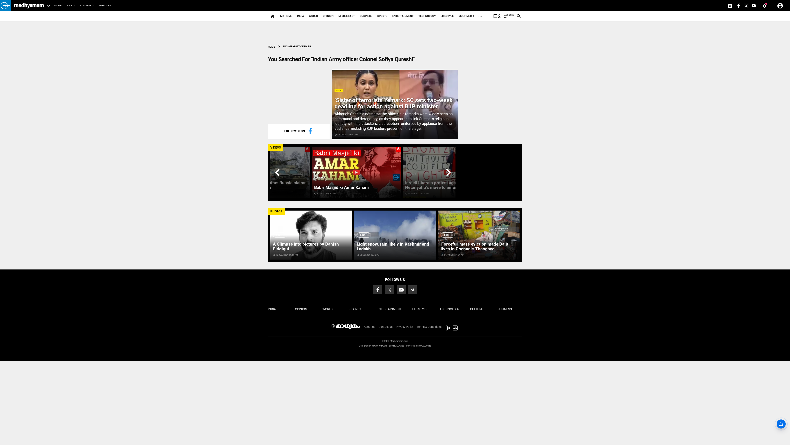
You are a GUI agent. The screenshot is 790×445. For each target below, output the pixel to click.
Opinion (328, 16)
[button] (5, 5)
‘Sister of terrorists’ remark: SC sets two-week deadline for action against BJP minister (394, 103)
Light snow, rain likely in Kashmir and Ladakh (393, 246)
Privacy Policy (405, 326)
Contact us (386, 326)
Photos (280, 235)
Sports (382, 16)
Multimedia (466, 16)
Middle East (346, 16)
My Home (286, 16)
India (300, 16)
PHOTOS (276, 211)
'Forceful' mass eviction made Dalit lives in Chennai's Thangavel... (474, 246)
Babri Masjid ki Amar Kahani (341, 187)
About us (369, 326)
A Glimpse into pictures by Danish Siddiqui (306, 246)
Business (366, 16)
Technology (427, 16)
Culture (476, 309)
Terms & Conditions (429, 326)
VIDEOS (275, 147)
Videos (320, 178)
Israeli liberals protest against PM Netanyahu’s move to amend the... (438, 185)
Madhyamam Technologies (388, 345)
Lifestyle (447, 16)
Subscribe (105, 5)
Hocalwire (424, 345)
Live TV (71, 5)
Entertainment (403, 16)
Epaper (58, 5)
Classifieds (87, 5)
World (313, 16)
